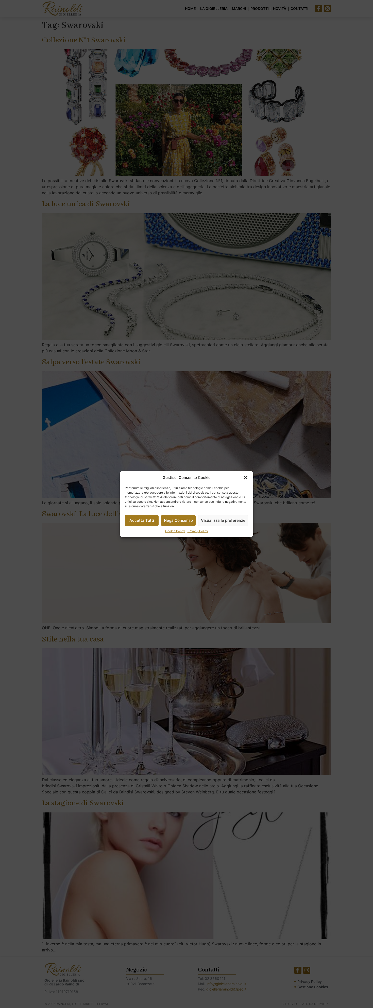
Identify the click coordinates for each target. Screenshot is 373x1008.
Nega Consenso (178, 520)
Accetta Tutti (141, 520)
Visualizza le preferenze (223, 520)
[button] (245, 477)
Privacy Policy (198, 531)
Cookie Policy (175, 531)
